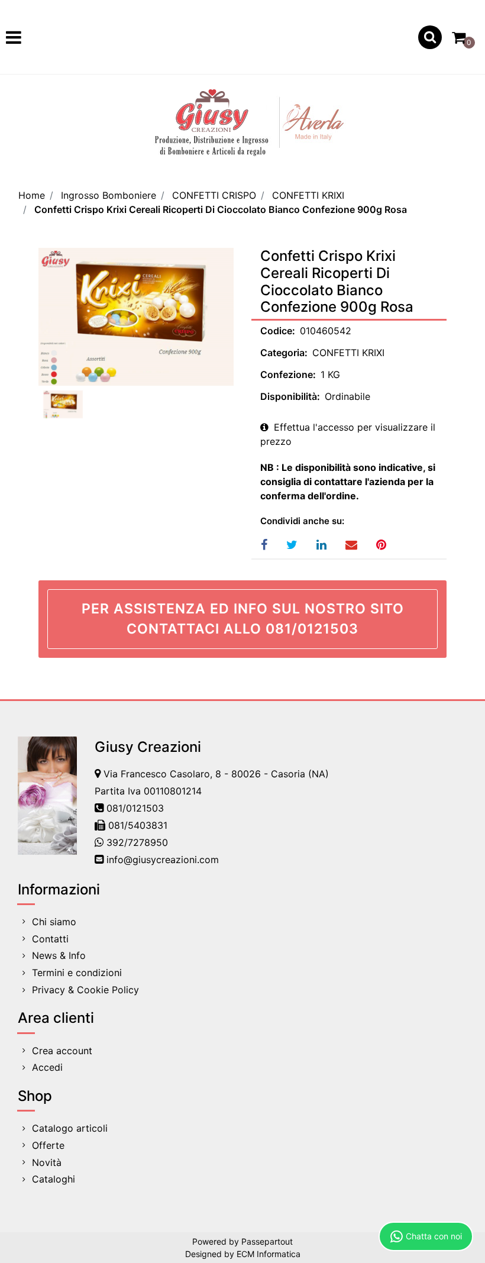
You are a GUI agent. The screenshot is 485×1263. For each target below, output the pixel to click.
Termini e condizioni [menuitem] (77, 972)
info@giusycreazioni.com (162, 859)
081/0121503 (135, 808)
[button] (136, 317)
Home (31, 195)
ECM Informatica (268, 1254)
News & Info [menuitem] (59, 955)
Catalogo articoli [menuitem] (70, 1128)
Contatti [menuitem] (50, 939)
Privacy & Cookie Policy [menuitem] (85, 990)
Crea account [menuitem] (62, 1051)
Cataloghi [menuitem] (53, 1179)
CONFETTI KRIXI (308, 195)
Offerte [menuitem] (48, 1145)
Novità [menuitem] (47, 1162)
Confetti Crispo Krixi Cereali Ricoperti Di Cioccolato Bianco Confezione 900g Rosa (220, 209)
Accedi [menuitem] (47, 1067)
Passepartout (267, 1241)
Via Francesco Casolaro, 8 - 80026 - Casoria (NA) (216, 774)
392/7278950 (137, 842)
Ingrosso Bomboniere (108, 195)
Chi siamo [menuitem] (54, 922)
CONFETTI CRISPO (214, 195)
